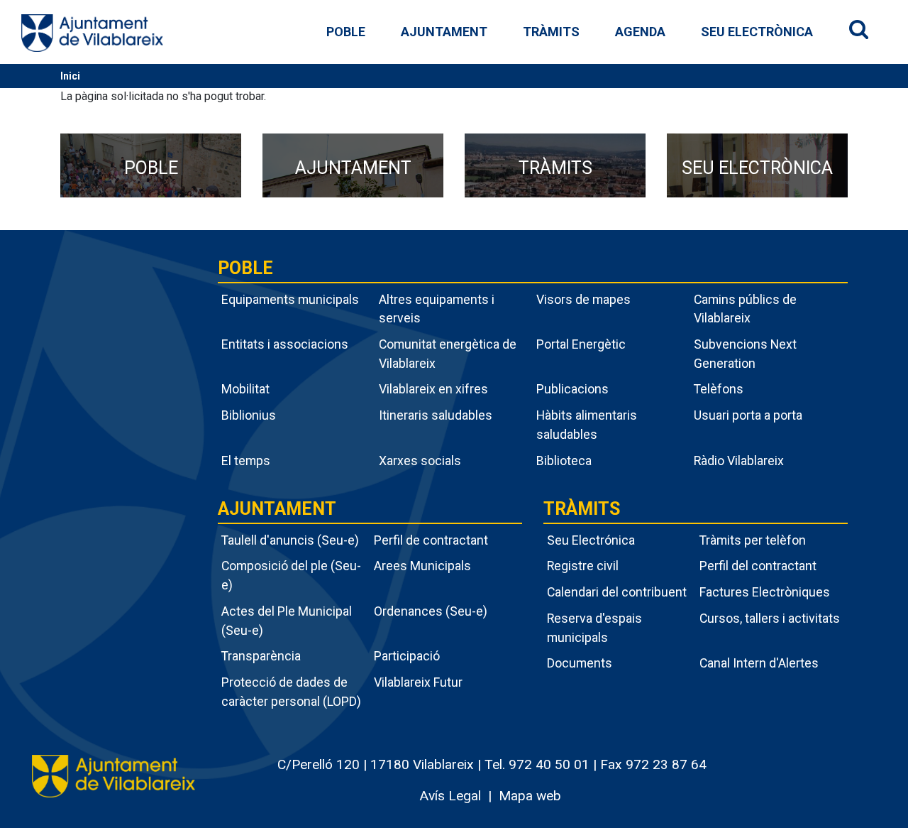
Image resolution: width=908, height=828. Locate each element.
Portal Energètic (581, 344)
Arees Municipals (422, 565)
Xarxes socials (420, 460)
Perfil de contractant (431, 540)
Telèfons (718, 388)
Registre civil (583, 565)
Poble (345, 31)
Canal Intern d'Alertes (759, 662)
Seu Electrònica (757, 31)
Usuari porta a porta (748, 415)
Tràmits (551, 31)
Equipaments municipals (290, 299)
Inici (70, 76)
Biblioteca (564, 460)
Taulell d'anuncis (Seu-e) (290, 540)
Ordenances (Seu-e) (430, 611)
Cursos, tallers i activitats (769, 618)
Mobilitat (245, 388)
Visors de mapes (583, 299)
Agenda (640, 31)
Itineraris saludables (435, 415)
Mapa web (530, 796)
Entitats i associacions (284, 344)
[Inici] (92, 32)
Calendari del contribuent (617, 591)
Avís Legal (450, 796)
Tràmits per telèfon (752, 540)
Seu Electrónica (591, 540)
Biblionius (248, 415)
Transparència (261, 655)
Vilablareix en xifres (433, 388)
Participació (407, 655)
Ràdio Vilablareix (739, 460)
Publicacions (572, 388)
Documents (579, 662)
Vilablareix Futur (418, 682)
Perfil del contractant (757, 565)
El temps (245, 460)
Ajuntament (444, 31)
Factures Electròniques (764, 591)
